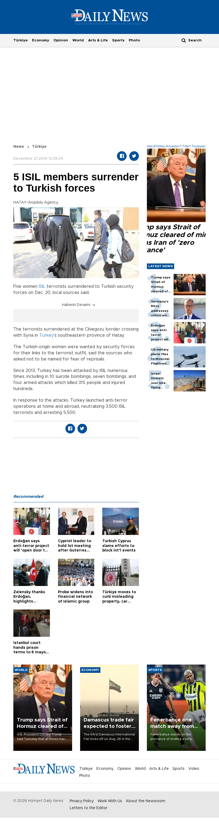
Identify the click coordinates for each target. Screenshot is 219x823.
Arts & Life (98, 40)
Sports (118, 40)
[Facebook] (122, 156)
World (78, 40)
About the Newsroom (145, 801)
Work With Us (109, 801)
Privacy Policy (82, 801)
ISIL (42, 286)
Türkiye (20, 40)
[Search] (184, 40)
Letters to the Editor (88, 808)
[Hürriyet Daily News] (109, 17)
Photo (134, 40)
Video (193, 769)
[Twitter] (134, 156)
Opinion (60, 40)
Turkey (46, 335)
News (18, 147)
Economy (40, 40)
